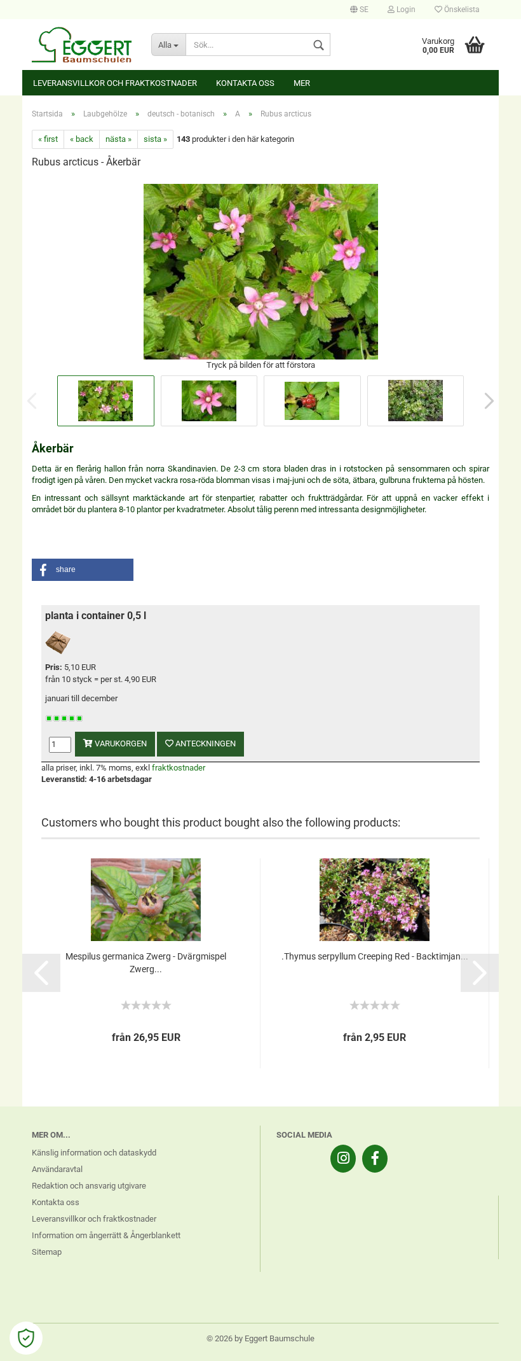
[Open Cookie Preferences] (26, 1338)
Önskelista (461, 9)
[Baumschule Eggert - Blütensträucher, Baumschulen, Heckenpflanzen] (82, 44)
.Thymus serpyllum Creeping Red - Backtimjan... (374, 956)
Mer (302, 83)
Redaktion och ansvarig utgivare (89, 1185)
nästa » (118, 139)
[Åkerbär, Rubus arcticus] (261, 270)
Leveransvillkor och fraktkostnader (115, 83)
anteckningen (204, 743)
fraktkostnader (178, 767)
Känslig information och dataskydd (94, 1152)
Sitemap (47, 1252)
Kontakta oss (245, 83)
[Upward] (486, 1342)
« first (48, 139)
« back (81, 139)
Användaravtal (57, 1169)
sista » (155, 139)
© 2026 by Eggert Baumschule (260, 1338)
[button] (82, 570)
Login (405, 9)
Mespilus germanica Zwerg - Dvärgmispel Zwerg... (145, 962)
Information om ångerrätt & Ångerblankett (106, 1235)
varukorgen (120, 743)
